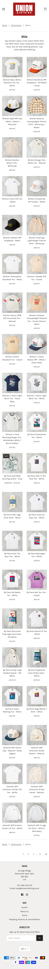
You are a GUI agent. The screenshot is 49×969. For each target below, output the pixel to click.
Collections (16, 25)
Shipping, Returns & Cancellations (24, 919)
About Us (24, 911)
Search (24, 907)
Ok (39, 938)
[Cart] (45, 9)
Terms (24, 915)
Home (4, 25)
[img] (22, 894)
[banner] (24, 9)
